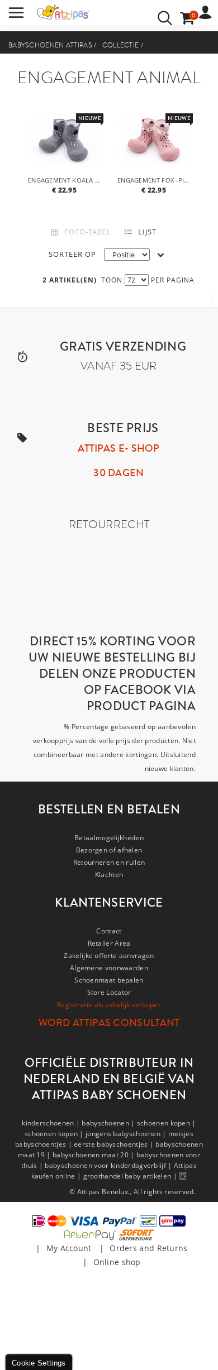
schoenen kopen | (166, 1123)
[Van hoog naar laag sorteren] (161, 254)
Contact (108, 931)
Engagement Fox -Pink (155, 180)
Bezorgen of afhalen (109, 850)
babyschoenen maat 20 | (94, 1155)
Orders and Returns (148, 1248)
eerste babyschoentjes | (114, 1144)
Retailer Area (109, 943)
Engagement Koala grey (65, 180)
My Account (69, 1248)
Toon (111, 280)
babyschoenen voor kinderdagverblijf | (109, 1165)
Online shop (117, 1262)
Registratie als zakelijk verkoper (109, 1004)
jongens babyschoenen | (127, 1133)
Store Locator (109, 992)
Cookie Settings (39, 1363)
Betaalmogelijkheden (109, 837)
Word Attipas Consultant (109, 1022)
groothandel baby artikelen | (131, 1176)
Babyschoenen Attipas (50, 45)
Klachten (109, 874)
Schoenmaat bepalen (108, 980)
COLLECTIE (120, 45)
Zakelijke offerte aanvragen (109, 955)
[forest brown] (64, 138)
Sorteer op (72, 254)
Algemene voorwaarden (109, 968)
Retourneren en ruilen (109, 862)
